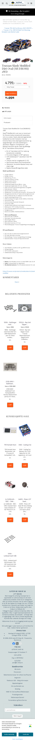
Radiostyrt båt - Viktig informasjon (17, 680)
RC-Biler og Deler (12, 20)
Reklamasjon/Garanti (17, 697)
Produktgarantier (17, 695)
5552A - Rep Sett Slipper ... (25, 323)
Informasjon (7, 118)
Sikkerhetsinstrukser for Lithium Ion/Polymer (17, 675)
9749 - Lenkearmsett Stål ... (10, 556)
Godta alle (26, 734)
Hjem (4, 20)
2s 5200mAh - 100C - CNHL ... (10, 500)
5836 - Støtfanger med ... (10, 323)
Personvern (17, 672)
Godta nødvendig (9, 734)
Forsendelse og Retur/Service (17, 700)
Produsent (7, 122)
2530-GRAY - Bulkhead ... (10, 383)
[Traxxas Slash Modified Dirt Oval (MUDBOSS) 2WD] (17, 45)
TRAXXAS (7, 108)
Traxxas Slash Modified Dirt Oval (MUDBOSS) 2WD (17, 22)
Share (16, 282)
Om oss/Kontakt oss (17, 686)
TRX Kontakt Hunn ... (10, 446)
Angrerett (17, 678)
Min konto (18, 669)
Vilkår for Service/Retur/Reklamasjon (17, 692)
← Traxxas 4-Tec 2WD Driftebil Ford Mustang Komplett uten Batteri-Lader (16, 31)
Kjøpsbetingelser (17, 683)
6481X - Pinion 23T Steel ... (24, 500)
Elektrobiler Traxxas (15, 22)
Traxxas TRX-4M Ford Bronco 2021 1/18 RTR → (18, 28)
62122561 (18, 661)
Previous (5, 45)
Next (30, 45)
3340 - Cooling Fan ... (24, 446)
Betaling (17, 689)
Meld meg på (17, 716)
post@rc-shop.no (17, 663)
